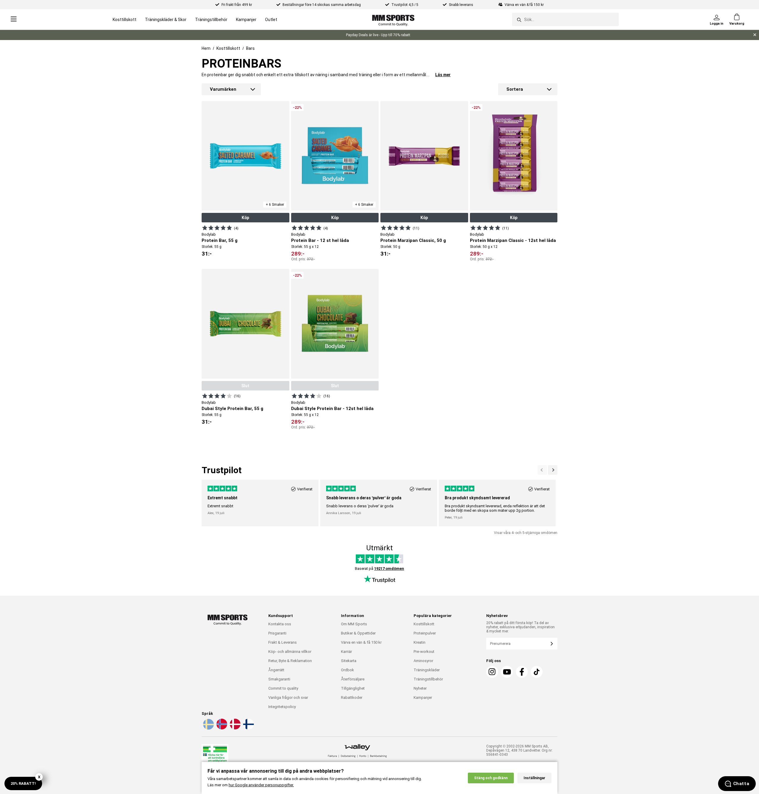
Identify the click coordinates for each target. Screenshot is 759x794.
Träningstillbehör (211, 19)
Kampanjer (246, 19)
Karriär (346, 651)
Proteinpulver (425, 633)
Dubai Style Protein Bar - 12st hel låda (332, 408)
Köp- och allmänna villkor (289, 651)
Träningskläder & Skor (165, 19)
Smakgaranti (279, 679)
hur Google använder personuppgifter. (261, 785)
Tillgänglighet (353, 688)
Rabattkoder (351, 697)
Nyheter (420, 688)
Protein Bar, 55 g (219, 240)
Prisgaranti (277, 633)
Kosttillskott (124, 19)
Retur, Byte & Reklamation (290, 661)
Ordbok (347, 670)
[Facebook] (522, 672)
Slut (245, 385)
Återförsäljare (352, 679)
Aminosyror (423, 661)
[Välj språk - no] (221, 728)
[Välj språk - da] (234, 728)
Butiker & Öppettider (358, 633)
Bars (250, 48)
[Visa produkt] (217, 227)
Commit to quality (283, 688)
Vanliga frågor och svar (288, 697)
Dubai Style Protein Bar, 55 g (232, 408)
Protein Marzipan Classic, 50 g (413, 240)
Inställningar (534, 778)
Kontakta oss (279, 624)
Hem (206, 48)
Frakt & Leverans (282, 642)
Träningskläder (427, 670)
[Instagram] (492, 672)
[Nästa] (542, 470)
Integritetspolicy (282, 706)
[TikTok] (537, 672)
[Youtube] (507, 672)
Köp (245, 217)
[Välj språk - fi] (248, 728)
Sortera (514, 89)
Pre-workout (424, 651)
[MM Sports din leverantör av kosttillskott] (393, 19)
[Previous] (552, 470)
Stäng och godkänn (491, 778)
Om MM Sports (354, 624)
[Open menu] (13, 19)
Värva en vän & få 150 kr (361, 642)
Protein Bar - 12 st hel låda (320, 240)
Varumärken (223, 89)
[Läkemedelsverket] (215, 756)
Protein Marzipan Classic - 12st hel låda (513, 240)
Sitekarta (348, 661)
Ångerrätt (276, 670)
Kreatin (419, 642)
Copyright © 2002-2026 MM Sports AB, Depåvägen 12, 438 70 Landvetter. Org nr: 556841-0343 (519, 750)
